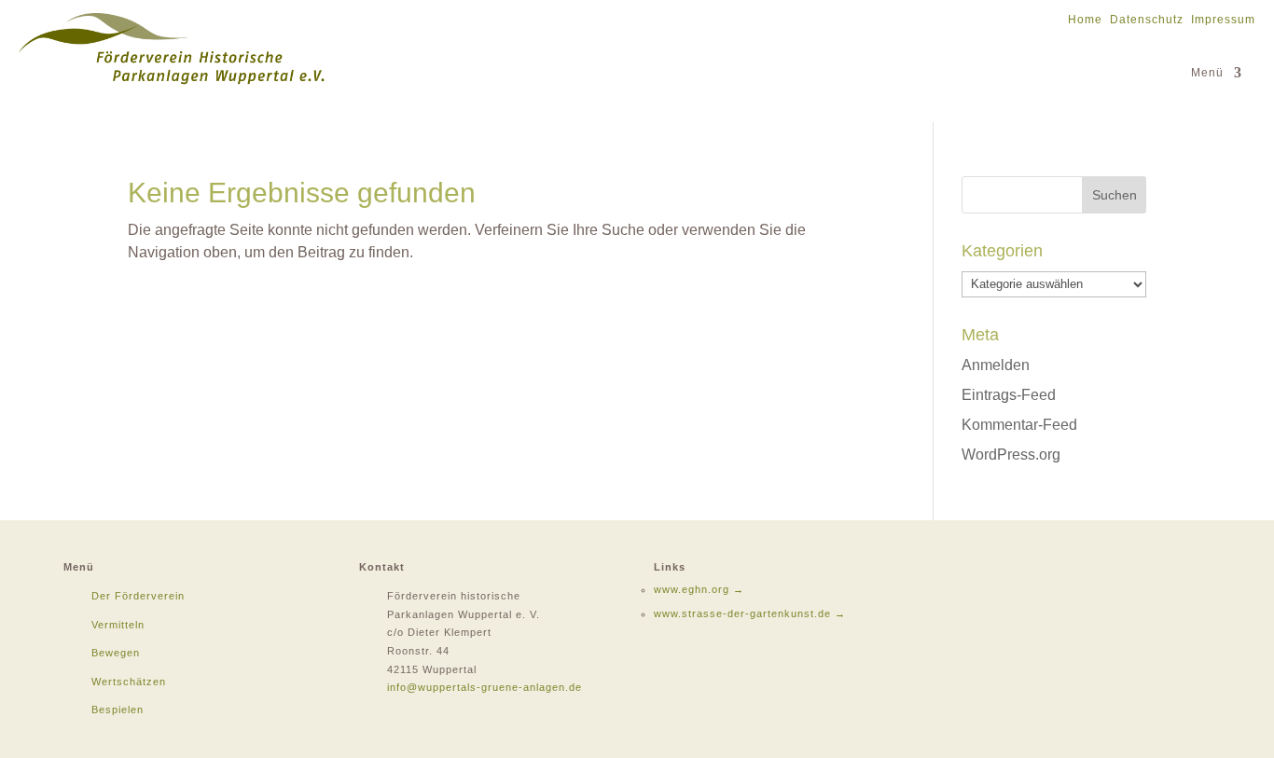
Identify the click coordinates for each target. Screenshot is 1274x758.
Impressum (1223, 19)
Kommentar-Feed (1019, 425)
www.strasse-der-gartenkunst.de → (750, 613)
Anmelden (996, 365)
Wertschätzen (128, 681)
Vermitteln (118, 624)
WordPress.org (1011, 454)
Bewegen (115, 652)
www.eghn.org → (699, 589)
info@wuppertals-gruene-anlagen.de (484, 687)
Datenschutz (1147, 19)
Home (1085, 19)
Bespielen (117, 709)
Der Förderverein (138, 595)
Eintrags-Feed (1009, 395)
